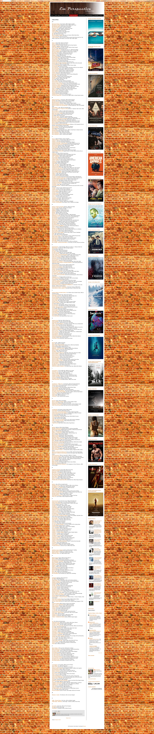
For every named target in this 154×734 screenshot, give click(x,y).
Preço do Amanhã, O (56, 528)
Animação (96, 15)
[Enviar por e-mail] (55, 711)
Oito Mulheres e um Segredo (57, 487)
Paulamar (91, 638)
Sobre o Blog (57, 15)
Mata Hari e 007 (92, 622)
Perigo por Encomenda (56, 512)
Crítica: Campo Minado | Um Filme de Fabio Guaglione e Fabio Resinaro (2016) (98, 522)
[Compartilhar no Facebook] (58, 711)
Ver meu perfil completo (92, 678)
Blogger (84, 726)
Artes (101, 15)
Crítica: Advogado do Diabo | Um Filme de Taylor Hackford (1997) (97, 584)
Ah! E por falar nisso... (93, 615)
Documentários (90, 15)
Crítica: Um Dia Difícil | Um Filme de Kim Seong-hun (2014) (97, 540)
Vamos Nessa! (54, 665)
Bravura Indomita (55, 127)
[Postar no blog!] (56, 711)
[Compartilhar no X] (57, 711)
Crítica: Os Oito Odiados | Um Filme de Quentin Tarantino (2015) (98, 558)
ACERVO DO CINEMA (93, 646)
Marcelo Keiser (97, 669)
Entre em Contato (65, 15)
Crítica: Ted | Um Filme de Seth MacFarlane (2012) (97, 593)
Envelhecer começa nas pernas (94, 639)
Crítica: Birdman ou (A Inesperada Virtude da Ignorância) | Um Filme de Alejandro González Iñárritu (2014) (97, 531)
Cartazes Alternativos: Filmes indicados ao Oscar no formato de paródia (97, 568)
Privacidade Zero (97, 601)
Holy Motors (54, 351)
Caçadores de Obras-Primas (57, 144)
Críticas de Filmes (73, 15)
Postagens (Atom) (58, 719)
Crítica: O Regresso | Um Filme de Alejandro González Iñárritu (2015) (98, 576)
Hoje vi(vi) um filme (92, 630)
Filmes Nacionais (82, 15)
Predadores (54, 533)
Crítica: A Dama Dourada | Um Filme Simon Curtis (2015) (97, 549)
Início (52, 15)
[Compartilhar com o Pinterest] (59, 711)
